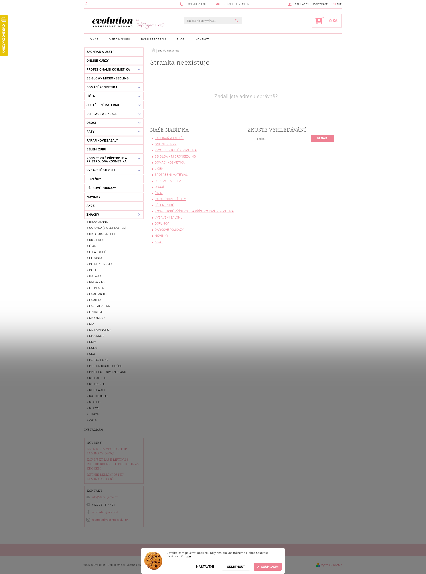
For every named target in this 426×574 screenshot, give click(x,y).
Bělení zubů (96, 149)
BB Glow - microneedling (108, 78)
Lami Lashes (98, 294)
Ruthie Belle (98, 396)
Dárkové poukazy (101, 188)
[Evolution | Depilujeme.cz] (128, 22)
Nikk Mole (96, 335)
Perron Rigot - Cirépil (105, 366)
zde (188, 556)
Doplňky (94, 179)
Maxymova (97, 318)
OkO (92, 353)
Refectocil (97, 378)
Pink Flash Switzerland (107, 372)
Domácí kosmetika (102, 87)
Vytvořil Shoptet (331, 565)
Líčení (92, 96)
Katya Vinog (98, 282)
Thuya (94, 414)
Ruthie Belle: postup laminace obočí (105, 476)
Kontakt (202, 39)
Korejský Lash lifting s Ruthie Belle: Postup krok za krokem (113, 464)
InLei (92, 270)
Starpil (95, 402)
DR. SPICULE (97, 240)
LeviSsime (96, 312)
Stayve (94, 408)
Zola (93, 420)
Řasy (91, 131)
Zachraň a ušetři (101, 51)
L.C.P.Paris (96, 288)
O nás (94, 39)
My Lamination (100, 329)
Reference (97, 384)
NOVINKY (94, 197)
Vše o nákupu (119, 39)
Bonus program (153, 39)
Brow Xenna (98, 221)
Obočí (91, 122)
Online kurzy (98, 60)
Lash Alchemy (100, 306)
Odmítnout (236, 566)
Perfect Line (98, 359)
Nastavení (205, 567)
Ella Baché (97, 252)
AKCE (91, 205)
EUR (339, 4)
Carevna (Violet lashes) (107, 227)
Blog (180, 39)
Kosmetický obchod (105, 512)
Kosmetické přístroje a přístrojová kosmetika (107, 159)
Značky (93, 214)
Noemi (93, 347)
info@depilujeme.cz (105, 497)
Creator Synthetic (103, 234)
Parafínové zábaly (102, 140)
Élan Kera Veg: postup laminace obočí (107, 451)
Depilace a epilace (102, 114)
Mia (91, 323)
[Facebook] (86, 4)
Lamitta (95, 300)
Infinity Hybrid (100, 264)
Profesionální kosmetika (108, 69)
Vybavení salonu (101, 170)
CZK (333, 4)
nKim (92, 341)
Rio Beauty (97, 390)
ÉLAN (92, 246)
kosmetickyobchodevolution (110, 519)
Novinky (94, 442)
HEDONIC (95, 258)
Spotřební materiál (103, 105)
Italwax (95, 276)
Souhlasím (269, 566)
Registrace (319, 4)
